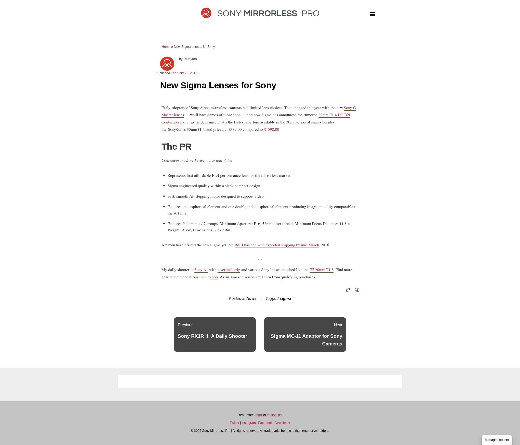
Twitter (234, 423)
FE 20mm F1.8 (322, 269)
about (259, 415)
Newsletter (282, 423)
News (251, 298)
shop (214, 277)
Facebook (265, 423)
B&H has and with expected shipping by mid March (277, 245)
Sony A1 (201, 269)
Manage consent (497, 440)
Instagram (249, 423)
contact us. (274, 415)
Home (166, 46)
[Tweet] (349, 291)
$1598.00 (271, 129)
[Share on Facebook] (358, 291)
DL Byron (190, 59)
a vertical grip (229, 269)
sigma (285, 298)
